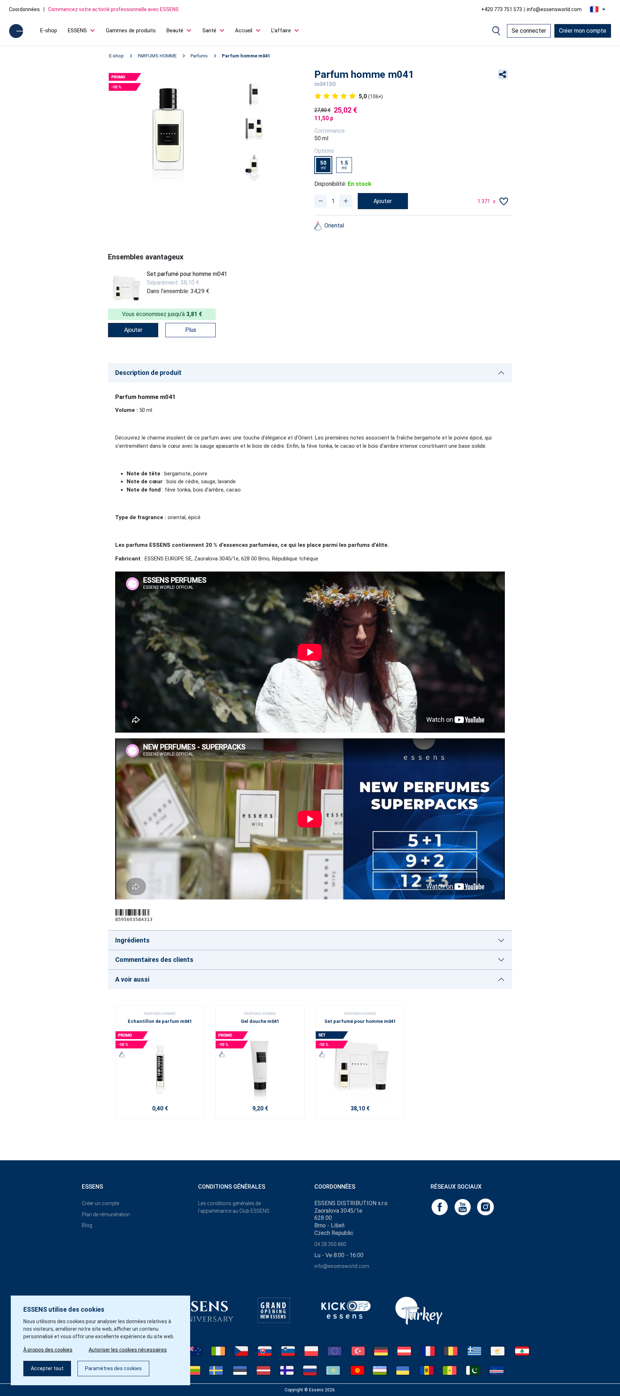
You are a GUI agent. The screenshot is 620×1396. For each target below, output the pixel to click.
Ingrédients (132, 940)
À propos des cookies (47, 1350)
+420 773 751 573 (501, 9)
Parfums (199, 55)
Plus (190, 329)
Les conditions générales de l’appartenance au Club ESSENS (233, 1207)
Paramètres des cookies (113, 1368)
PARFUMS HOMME (157, 55)
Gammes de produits (131, 30)
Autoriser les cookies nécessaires (128, 1350)
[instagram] (485, 1206)
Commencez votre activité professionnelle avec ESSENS (113, 9)
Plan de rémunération (106, 1214)
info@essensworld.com (554, 9)
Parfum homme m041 (246, 55)
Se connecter (529, 30)
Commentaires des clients (154, 959)
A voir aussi (132, 979)
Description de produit (148, 372)
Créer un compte (100, 1203)
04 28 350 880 (330, 1244)
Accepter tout (47, 1368)
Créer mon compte (582, 30)
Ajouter (383, 201)
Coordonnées (24, 9)
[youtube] (463, 1206)
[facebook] (440, 1206)
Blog (87, 1225)
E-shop (48, 30)
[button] (254, 174)
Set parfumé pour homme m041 (187, 274)
